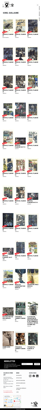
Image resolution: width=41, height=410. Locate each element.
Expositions (19, 377)
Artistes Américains (20, 383)
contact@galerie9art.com (8, 392)
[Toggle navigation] (37, 5)
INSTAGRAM (39, 13)
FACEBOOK (39, 8)
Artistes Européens (20, 380)
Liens (17, 392)
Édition (17, 385)
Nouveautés (19, 375)
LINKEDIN (39, 19)
